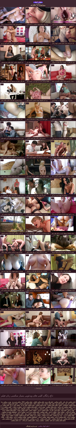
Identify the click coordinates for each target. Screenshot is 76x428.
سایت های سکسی (51, 407)
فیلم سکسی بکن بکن (69, 402)
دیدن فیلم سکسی (16, 420)
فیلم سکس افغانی (38, 402)
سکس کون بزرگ (15, 405)
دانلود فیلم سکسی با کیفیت (10, 403)
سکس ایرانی (21, 412)
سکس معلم (50, 417)
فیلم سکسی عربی (68, 415)
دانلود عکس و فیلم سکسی (57, 408)
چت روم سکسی (57, 415)
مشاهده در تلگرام (38, 5)
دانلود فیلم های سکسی (25, 403)
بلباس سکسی (58, 402)
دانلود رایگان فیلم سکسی (54, 405)
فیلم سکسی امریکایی (28, 420)
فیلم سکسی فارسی (70, 413)
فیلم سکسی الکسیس (57, 413)
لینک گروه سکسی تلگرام (21, 415)
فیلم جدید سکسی (46, 415)
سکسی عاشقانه (25, 408)
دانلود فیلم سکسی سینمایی (21, 419)
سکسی (47, 420)
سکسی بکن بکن (70, 403)
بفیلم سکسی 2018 (27, 402)
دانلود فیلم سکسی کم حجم (58, 420)
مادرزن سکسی (34, 419)
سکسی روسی (39, 420)
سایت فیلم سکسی (40, 405)
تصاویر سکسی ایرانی (20, 417)
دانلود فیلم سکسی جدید (9, 410)
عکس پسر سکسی (6, 413)
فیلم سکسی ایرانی (43, 410)
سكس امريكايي (70, 412)
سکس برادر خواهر (35, 415)
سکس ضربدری (16, 402)
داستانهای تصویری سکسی (9, 412)
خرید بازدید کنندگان (31, 426)
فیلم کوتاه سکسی (38, 2)
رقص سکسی (44, 412)
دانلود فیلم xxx (60, 403)
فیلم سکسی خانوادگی (69, 405)
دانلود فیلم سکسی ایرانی (30, 407)
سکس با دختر (53, 412)
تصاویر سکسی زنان (30, 413)
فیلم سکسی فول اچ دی (28, 405)
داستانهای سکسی (32, 417)
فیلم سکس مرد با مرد (32, 412)
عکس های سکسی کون (48, 403)
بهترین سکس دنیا (6, 402)
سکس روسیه (69, 408)
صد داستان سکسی (56, 419)
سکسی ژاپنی (10, 415)
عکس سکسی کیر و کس (64, 407)
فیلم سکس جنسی (22, 410)
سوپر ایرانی (41, 407)
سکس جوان (61, 412)
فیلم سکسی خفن (7, 419)
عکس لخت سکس (45, 419)
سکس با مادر (42, 417)
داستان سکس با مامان (43, 413)
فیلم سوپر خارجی (54, 410)
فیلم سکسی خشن (14, 408)
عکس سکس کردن (18, 413)
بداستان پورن (35, 408)
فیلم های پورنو (49, 402)
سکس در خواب (17, 407)
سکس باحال (36, 403)
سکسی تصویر (32, 410)
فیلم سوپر (63, 410)
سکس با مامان (43, 408)
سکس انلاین (9, 417)
